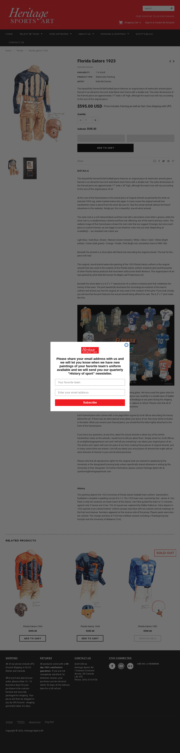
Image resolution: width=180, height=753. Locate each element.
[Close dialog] (126, 345)
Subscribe (90, 402)
